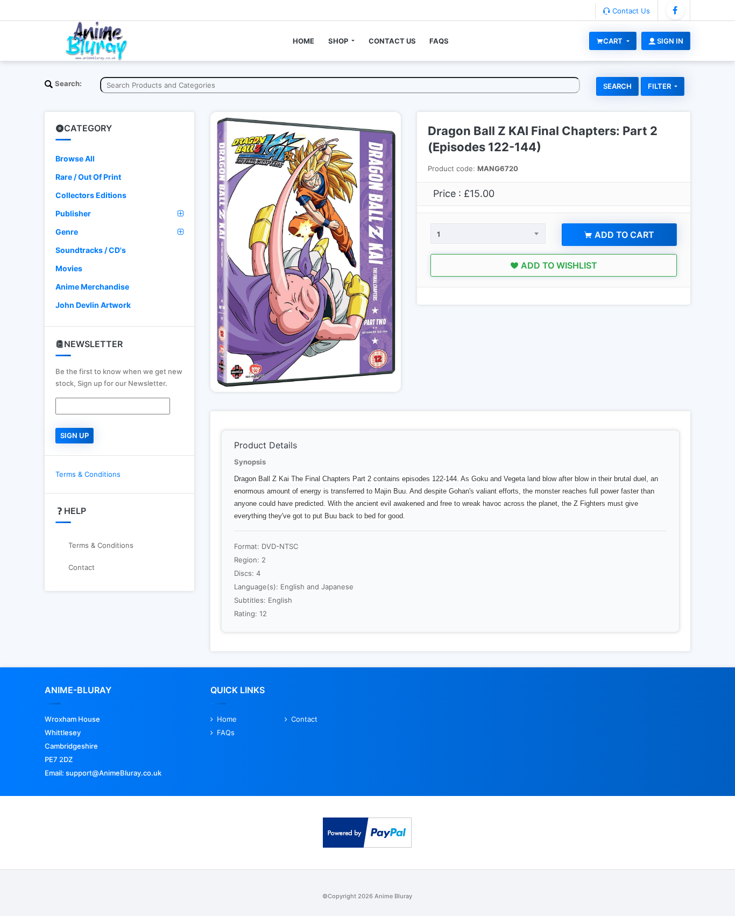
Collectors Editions (90, 195)
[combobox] (488, 233)
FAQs (439, 41)
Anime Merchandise (92, 286)
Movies (68, 268)
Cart (613, 41)
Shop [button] (339, 41)
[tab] (119, 159)
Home (303, 41)
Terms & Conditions (88, 474)
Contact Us (630, 10)
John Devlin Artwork (93, 304)
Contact (81, 567)
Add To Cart (623, 234)
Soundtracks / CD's (90, 250)
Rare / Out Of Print (88, 176)
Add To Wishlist (558, 265)
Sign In (669, 41)
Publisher (73, 213)
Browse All (75, 158)
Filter (660, 86)
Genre (66, 231)
